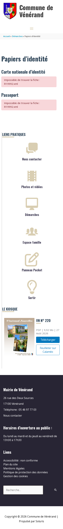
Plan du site (10, 464)
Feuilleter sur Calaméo (48, 350)
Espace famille (32, 242)
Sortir (32, 297)
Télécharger (47, 340)
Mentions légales (14, 468)
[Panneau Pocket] (32, 259)
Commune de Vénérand (36, 11)
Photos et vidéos (32, 187)
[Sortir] (32, 287)
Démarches (32, 214)
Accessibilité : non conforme (20, 460)
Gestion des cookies (15, 476)
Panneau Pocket (32, 270)
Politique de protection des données (25, 472)
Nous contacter (32, 159)
